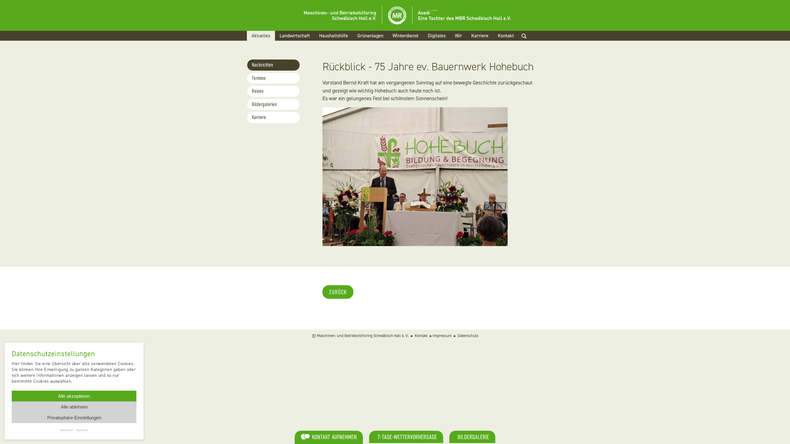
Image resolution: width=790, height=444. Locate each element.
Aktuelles (261, 35)
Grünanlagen (370, 35)
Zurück (338, 292)
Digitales (437, 35)
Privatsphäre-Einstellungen (74, 417)
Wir (458, 35)
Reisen (258, 91)
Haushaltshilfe (333, 35)
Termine (259, 78)
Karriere (480, 35)
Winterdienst (405, 35)
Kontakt (506, 35)
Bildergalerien (264, 104)
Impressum (442, 335)
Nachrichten (262, 65)
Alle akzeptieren (74, 396)
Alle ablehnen (74, 406)
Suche (529, 43)
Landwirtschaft (295, 35)
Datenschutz (468, 335)
